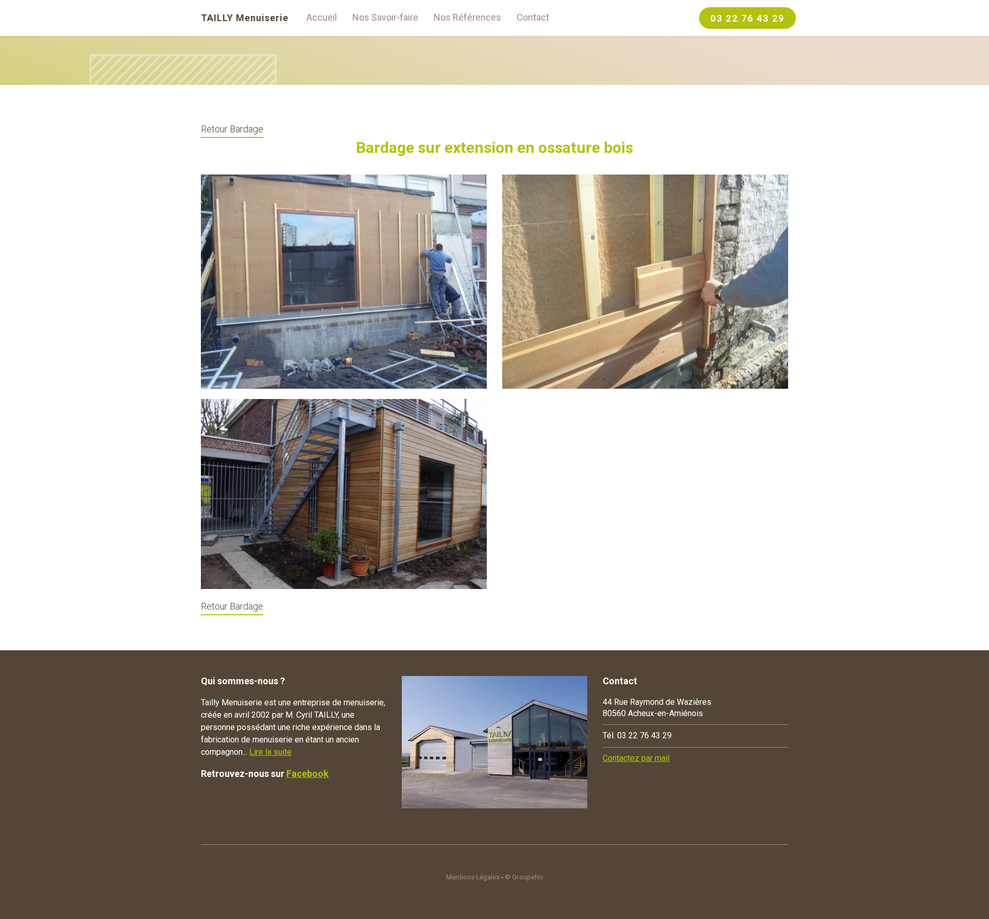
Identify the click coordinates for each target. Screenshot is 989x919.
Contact (533, 17)
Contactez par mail (636, 758)
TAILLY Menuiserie (244, 18)
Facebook (307, 773)
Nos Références (467, 17)
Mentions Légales (473, 877)
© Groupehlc (524, 877)
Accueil (321, 17)
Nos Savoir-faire (385, 17)
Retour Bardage (232, 129)
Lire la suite (270, 752)
